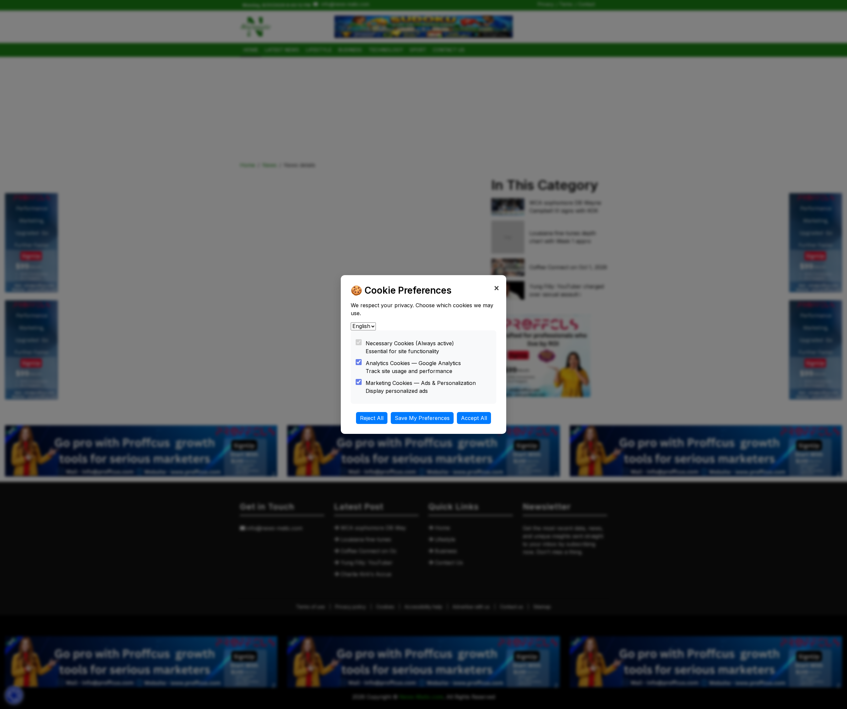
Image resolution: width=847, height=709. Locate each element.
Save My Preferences (422, 418)
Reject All (371, 418)
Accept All (474, 418)
